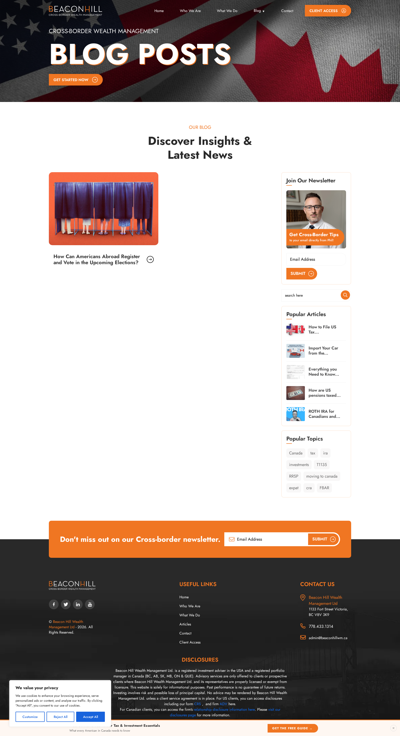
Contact (287, 10)
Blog (257, 10)
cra (309, 488)
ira (325, 453)
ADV (223, 704)
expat (293, 488)
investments (299, 465)
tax (312, 453)
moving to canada (322, 476)
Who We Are (190, 10)
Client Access (189, 642)
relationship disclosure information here (224, 709)
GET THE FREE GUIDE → (292, 728)
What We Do (227, 10)
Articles (185, 624)
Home (159, 10)
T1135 (322, 465)
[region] (60, 703)
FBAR (324, 488)
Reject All (60, 716)
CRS (197, 704)
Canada (296, 453)
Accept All (90, 716)
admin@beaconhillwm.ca (328, 638)
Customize (30, 716)
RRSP (293, 476)
